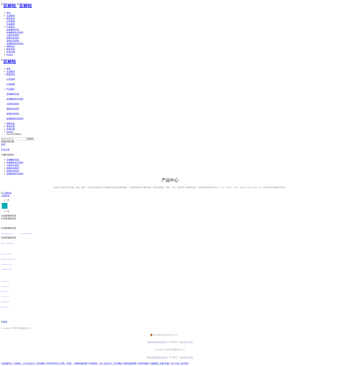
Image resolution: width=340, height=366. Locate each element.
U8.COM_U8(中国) (179, 363)
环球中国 (10, 52)
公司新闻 (10, 21)
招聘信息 (10, 46)
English (9, 54)
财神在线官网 (81, 363)
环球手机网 (143, 363)
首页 (8, 13)
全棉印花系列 (12, 41)
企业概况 (10, 15)
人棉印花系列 (12, 35)
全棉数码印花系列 (14, 43)
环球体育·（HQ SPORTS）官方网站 (105, 363)
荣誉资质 (10, 49)
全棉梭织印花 (12, 29)
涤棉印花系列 (12, 38)
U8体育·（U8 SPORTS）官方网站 (29, 363)
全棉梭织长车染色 (14, 32)
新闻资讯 (10, 18)
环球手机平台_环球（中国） (59, 363)
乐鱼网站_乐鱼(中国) (159, 363)
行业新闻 (10, 24)
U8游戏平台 (6, 363)
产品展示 (10, 27)
